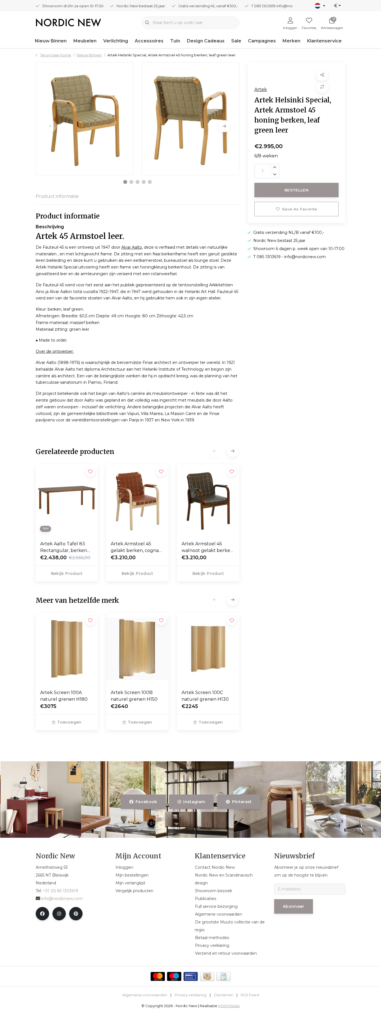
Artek (260, 89)
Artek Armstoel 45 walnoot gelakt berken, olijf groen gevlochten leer (208, 547)
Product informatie (57, 196)
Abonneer (293, 906)
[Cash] (207, 976)
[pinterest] (76, 913)
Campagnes (262, 41)
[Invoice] (223, 976)
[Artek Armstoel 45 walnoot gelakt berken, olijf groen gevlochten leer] (208, 500)
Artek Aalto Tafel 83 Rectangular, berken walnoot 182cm (63, 547)
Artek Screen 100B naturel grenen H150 (134, 696)
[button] (125, 182)
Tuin (175, 41)
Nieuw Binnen (51, 41)
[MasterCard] (158, 976)
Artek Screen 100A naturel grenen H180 (64, 696)
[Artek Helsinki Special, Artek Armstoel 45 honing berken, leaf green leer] (84, 118)
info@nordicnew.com (62, 898)
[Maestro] (174, 976)
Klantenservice (324, 41)
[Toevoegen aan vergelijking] (322, 87)
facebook (146, 801)
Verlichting (115, 41)
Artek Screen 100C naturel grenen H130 (205, 696)
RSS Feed (250, 995)
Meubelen (85, 41)
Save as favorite (299, 209)
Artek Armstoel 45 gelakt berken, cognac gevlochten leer (136, 547)
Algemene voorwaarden (144, 995)
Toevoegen (69, 722)
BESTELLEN (296, 190)
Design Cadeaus (206, 41)
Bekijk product (67, 573)
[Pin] (191, 976)
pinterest (242, 801)
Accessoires (149, 41)
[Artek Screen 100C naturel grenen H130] (208, 649)
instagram (194, 801)
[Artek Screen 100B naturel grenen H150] (137, 649)
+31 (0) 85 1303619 (60, 890)
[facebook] (42, 913)
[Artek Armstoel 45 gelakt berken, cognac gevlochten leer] (137, 500)
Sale (236, 41)
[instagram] (59, 913)
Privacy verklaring (190, 995)
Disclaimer (223, 995)
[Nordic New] (68, 22)
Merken (291, 41)
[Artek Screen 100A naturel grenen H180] (67, 649)
